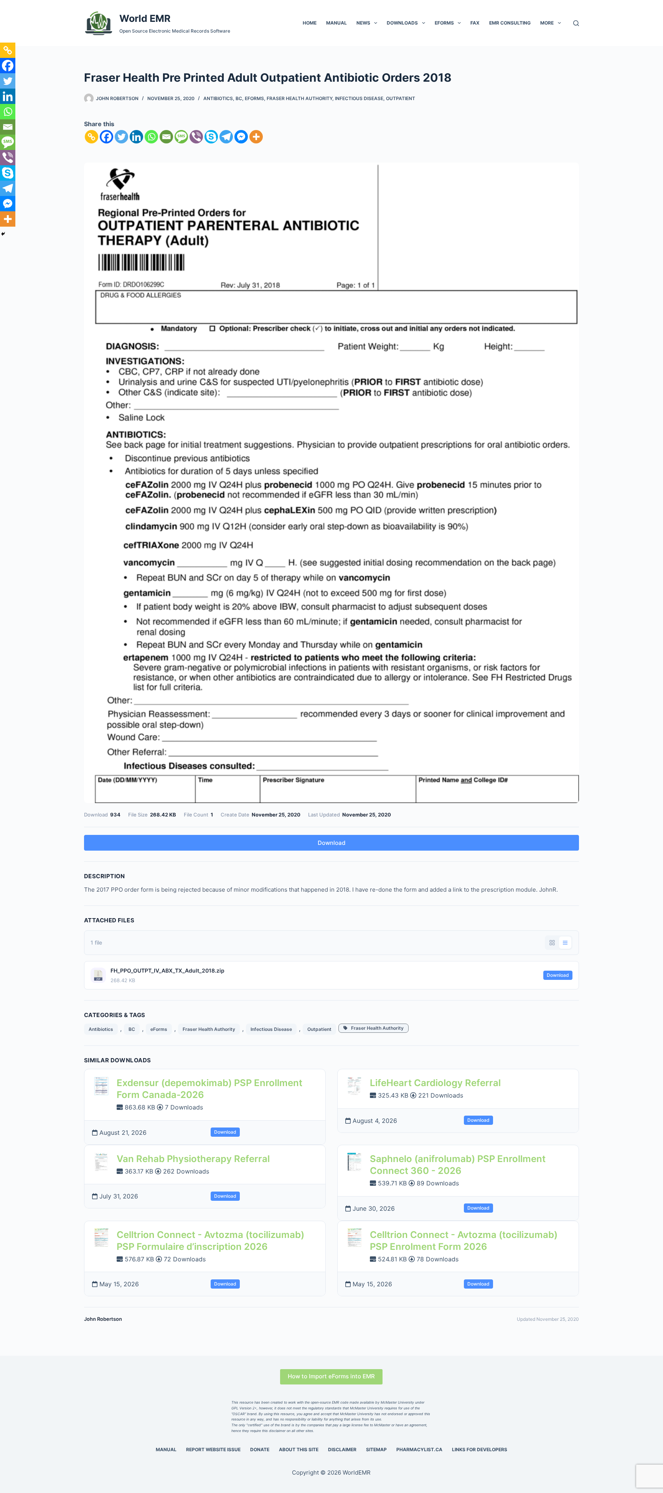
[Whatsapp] (151, 136)
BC (239, 98)
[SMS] (181, 136)
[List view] (565, 943)
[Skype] (211, 136)
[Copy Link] (91, 136)
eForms (444, 23)
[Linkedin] (136, 136)
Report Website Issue (213, 1449)
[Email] (166, 136)
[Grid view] (552, 943)
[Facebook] (106, 136)
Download (331, 842)
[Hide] (3, 234)
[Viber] (196, 136)
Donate (259, 1449)
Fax (475, 23)
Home (310, 23)
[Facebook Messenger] (241, 136)
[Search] (576, 23)
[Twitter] (121, 136)
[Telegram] (226, 136)
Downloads (402, 23)
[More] (256, 136)
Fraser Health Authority (299, 98)
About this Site (298, 1449)
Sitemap (376, 1449)
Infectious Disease (359, 98)
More (547, 23)
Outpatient (400, 98)
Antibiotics (218, 98)
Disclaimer (342, 1449)
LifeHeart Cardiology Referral (435, 1082)
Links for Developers (479, 1449)
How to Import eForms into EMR (331, 1376)
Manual (336, 23)
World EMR (144, 18)
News (363, 23)
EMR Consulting (510, 23)
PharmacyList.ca (419, 1449)
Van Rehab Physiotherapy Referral (193, 1158)
